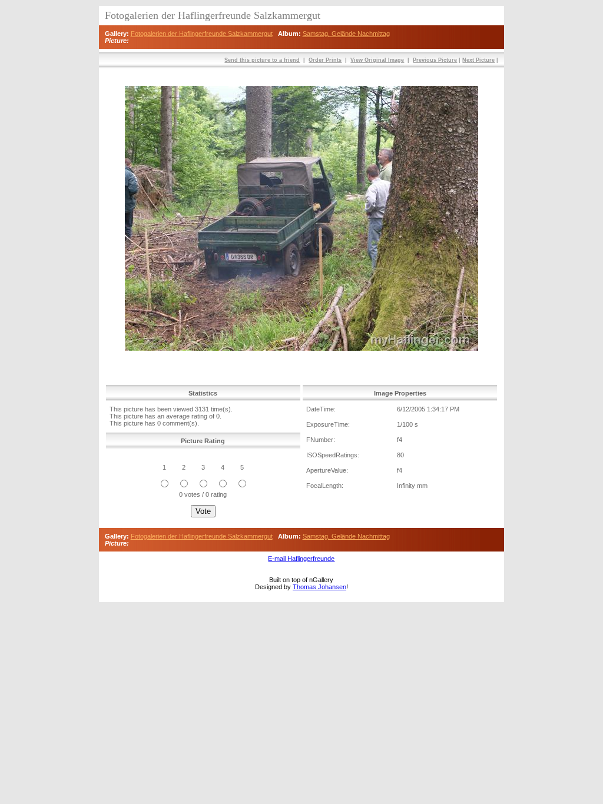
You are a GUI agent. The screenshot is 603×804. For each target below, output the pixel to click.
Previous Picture (435, 60)
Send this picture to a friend (262, 60)
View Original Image (377, 60)
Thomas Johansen (319, 586)
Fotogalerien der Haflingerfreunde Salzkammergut (202, 33)
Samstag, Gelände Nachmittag (346, 33)
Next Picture (478, 60)
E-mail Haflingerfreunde (301, 558)
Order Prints (325, 60)
